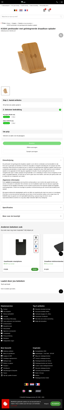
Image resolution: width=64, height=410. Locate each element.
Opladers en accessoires (25, 23)
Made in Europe (39, 373)
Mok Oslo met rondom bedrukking (44, 318)
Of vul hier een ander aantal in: (12, 105)
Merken (37, 375)
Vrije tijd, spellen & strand (10, 375)
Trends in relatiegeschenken (42, 358)
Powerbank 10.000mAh (41, 316)
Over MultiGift (7, 311)
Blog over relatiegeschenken (42, 356)
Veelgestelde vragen (8, 340)
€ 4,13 (46, 269)
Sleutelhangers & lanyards (10, 370)
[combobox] (30, 16)
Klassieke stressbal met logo (42, 309)
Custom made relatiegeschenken (44, 365)
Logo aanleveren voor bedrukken (12, 321)
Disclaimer (6, 338)
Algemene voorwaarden (9, 331)
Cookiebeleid (6, 333)
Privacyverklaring (7, 336)
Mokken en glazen (8, 363)
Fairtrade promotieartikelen (42, 370)
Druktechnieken (7, 323)
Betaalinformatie (7, 326)
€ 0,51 (6, 269)
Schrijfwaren (6, 368)
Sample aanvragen (32, 151)
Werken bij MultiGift (8, 314)
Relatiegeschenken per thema (43, 361)
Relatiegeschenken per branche (43, 363)
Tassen (5, 373)
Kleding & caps (7, 361)
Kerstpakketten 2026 (40, 351)
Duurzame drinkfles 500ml (42, 311)
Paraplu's (5, 365)
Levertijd (5, 316)
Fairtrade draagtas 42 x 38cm (43, 314)
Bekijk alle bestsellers (41, 321)
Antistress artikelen (8, 351)
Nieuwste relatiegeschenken (42, 368)
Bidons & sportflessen (9, 353)
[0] (44, 10)
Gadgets (14, 23)
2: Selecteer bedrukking (12, 110)
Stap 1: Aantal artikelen (12, 100)
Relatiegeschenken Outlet (42, 377)
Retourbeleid (6, 328)
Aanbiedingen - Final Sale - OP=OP (44, 353)
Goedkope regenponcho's (10, 358)
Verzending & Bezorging (9, 318)
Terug (3, 23)
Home (8, 23)
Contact (5, 309)
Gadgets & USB (7, 356)
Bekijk (35, 269)
